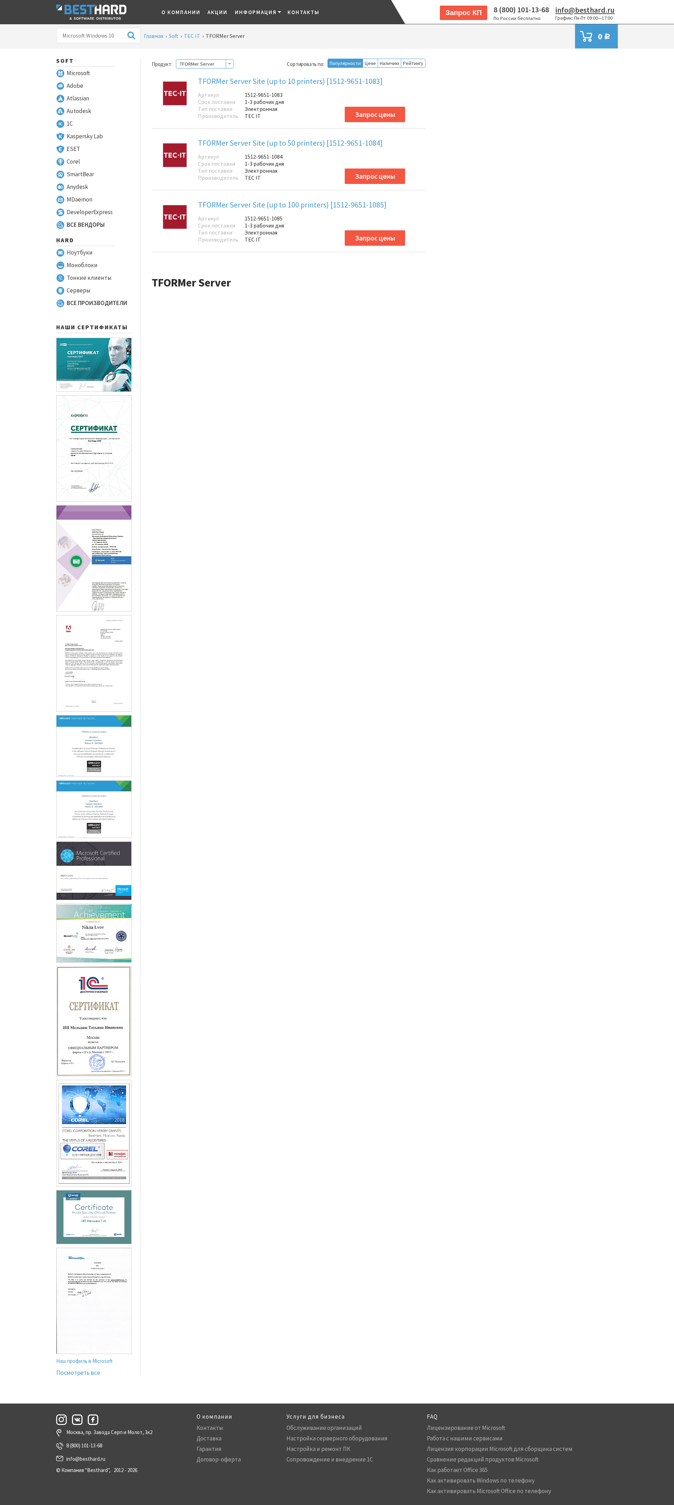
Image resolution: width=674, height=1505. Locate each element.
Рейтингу (413, 63)
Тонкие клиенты (89, 278)
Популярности (345, 63)
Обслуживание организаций (324, 1428)
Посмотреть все (78, 1372)
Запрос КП (463, 12)
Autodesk (79, 111)
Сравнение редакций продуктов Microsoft (482, 1459)
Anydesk (77, 187)
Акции (217, 12)
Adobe (75, 86)
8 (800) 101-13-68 (521, 9)
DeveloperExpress (90, 212)
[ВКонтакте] (79, 1419)
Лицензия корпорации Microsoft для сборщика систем (500, 1449)
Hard (65, 240)
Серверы (79, 290)
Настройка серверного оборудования (337, 1438)
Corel (73, 161)
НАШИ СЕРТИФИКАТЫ (92, 327)
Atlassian (78, 98)
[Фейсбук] (95, 1419)
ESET (73, 149)
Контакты (304, 12)
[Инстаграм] (63, 1419)
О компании (180, 12)
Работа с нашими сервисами (465, 1438)
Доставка (209, 1438)
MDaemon (79, 199)
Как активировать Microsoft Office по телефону (489, 1491)
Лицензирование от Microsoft (466, 1428)
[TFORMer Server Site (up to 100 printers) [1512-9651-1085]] (175, 224)
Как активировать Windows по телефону (481, 1480)
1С (70, 123)
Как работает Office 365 (457, 1470)
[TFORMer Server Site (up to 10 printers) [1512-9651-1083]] (175, 100)
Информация (256, 12)
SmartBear (80, 174)
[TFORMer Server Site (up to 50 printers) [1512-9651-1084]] (175, 162)
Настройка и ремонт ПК (318, 1449)
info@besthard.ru (585, 10)
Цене (370, 63)
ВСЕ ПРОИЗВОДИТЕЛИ (97, 303)
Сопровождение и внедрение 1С (329, 1459)
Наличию (389, 63)
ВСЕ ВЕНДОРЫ (86, 225)
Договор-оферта (219, 1459)
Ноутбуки (80, 252)
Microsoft (78, 73)
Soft (65, 61)
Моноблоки (82, 265)
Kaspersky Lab (85, 136)
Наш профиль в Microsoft (84, 1361)
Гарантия (209, 1449)
